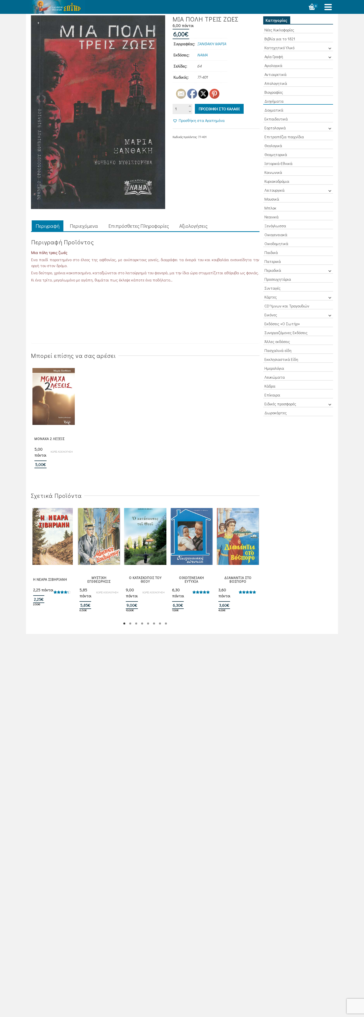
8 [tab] (165, 623)
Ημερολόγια (274, 368)
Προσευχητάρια (277, 279)
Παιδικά (271, 252)
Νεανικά (271, 216)
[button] (199, 120)
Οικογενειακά (275, 234)
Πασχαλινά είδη (277, 350)
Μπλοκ (270, 207)
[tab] (47, 226)
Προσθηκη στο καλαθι (219, 108)
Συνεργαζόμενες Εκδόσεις (286, 332)
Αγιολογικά (273, 65)
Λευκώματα (274, 377)
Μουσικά (271, 199)
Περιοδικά (272, 270)
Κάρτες (270, 297)
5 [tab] (148, 623)
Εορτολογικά (275, 127)
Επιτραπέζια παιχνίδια (284, 136)
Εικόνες (270, 314)
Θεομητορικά (275, 154)
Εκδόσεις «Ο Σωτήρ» (282, 323)
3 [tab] (136, 623)
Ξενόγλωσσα (275, 225)
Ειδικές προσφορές (280, 403)
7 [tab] (159, 623)
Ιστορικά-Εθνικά (278, 163)
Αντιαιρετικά (275, 74)
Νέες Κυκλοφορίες (279, 29)
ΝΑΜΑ (202, 54)
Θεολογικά (273, 145)
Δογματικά (273, 110)
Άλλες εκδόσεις (277, 341)
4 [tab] (142, 623)
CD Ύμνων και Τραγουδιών (286, 305)
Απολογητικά (275, 83)
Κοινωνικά (273, 172)
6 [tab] (154, 623)
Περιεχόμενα (84, 226)
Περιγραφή (47, 226)
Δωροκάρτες (275, 412)
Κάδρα (269, 386)
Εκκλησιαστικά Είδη (281, 359)
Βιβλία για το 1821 (279, 38)
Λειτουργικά (274, 190)
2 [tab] (130, 623)
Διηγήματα (274, 101)
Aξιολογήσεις (193, 226)
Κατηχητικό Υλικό (279, 47)
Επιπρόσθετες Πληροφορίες (138, 226)
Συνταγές (272, 288)
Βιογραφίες (273, 92)
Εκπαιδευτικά (276, 118)
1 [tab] (124, 623)
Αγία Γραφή (273, 56)
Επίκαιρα (272, 394)
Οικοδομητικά (276, 243)
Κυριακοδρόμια (276, 181)
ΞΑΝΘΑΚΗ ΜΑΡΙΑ (211, 43)
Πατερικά (272, 261)
